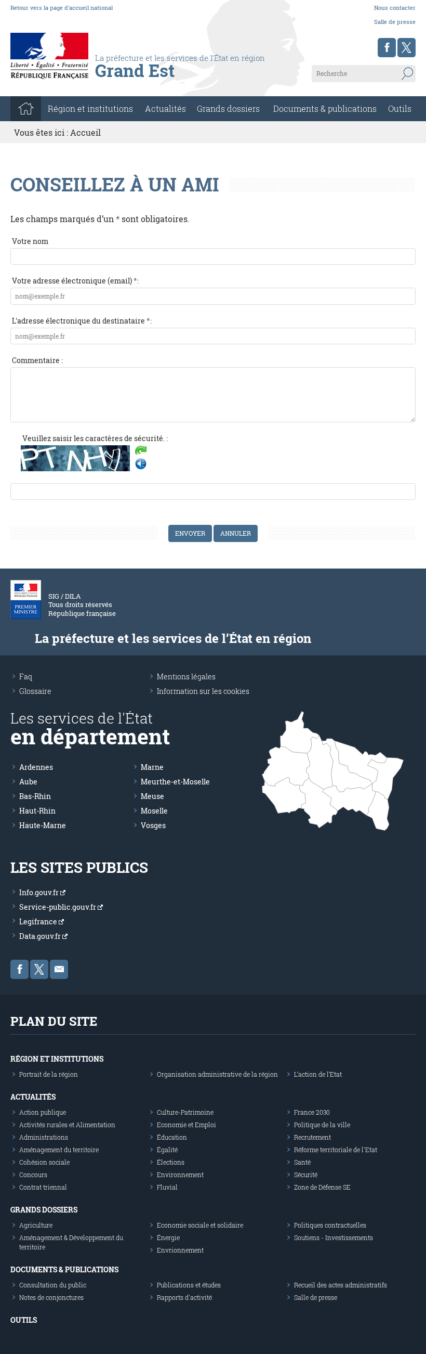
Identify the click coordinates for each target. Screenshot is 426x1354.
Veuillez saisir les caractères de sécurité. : (95, 438)
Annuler (235, 533)
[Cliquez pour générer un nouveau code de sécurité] (141, 451)
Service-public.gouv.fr (58, 907)
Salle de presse (395, 21)
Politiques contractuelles (330, 1225)
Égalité (167, 1149)
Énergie (168, 1237)
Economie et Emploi (186, 1124)
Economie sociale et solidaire (200, 1225)
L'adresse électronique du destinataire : (82, 321)
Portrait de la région (48, 1074)
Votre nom (30, 241)
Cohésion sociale (44, 1162)
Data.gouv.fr (40, 936)
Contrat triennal (43, 1187)
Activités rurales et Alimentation (67, 1124)
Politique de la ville (322, 1124)
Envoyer (190, 533)
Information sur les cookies (203, 691)
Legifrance (39, 921)
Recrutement (312, 1137)
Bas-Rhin (35, 796)
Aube (28, 781)
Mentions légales (186, 676)
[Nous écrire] (59, 969)
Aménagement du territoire (59, 1149)
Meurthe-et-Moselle (175, 781)
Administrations (43, 1137)
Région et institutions (56, 1059)
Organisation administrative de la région (217, 1074)
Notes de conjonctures (51, 1297)
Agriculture (35, 1225)
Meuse (152, 796)
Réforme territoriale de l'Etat (335, 1149)
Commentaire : (37, 360)
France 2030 (312, 1112)
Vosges (153, 825)
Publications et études (189, 1285)
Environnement (180, 1174)
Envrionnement (180, 1250)
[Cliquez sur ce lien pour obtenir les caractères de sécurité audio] (141, 464)
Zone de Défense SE (322, 1187)
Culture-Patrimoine (185, 1112)
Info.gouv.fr (39, 892)
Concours (33, 1174)
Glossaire (35, 691)
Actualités (165, 108)
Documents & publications (325, 108)
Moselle (154, 811)
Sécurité (305, 1174)
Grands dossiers (228, 108)
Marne (152, 767)
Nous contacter (395, 7)
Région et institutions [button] (90, 108)
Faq (25, 676)
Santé (302, 1162)
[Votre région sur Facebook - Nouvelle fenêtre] (387, 47)
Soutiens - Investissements (333, 1237)
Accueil (85, 132)
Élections (170, 1162)
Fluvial (167, 1187)
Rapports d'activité (184, 1297)
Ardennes (36, 767)
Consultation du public (52, 1285)
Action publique (42, 1112)
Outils (399, 108)
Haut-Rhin (37, 811)
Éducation (172, 1137)
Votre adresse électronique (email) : (75, 281)
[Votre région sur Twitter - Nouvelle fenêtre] (406, 47)
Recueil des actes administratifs (340, 1285)
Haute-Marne (42, 825)
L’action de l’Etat (318, 1074)
